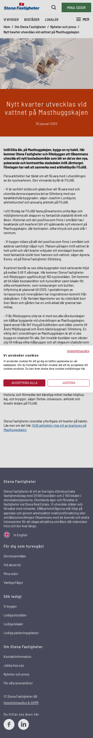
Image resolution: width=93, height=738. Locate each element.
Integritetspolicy (78, 351)
